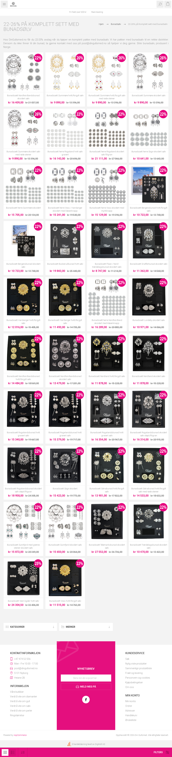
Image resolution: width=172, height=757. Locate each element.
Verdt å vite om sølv (20, 706)
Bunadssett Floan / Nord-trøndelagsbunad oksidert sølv (106, 265)
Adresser (130, 710)
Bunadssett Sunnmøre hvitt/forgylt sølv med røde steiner (107, 97)
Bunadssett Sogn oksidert (65, 488)
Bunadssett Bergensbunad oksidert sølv (23, 265)
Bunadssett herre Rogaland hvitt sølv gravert (65, 153)
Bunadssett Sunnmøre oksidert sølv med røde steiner (23, 153)
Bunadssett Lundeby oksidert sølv (149, 320)
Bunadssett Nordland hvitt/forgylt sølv (107, 376)
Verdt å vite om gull (20, 701)
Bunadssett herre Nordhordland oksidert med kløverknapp (107, 321)
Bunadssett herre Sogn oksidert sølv (149, 151)
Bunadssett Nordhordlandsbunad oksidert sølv (23, 97)
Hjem (101, 24)
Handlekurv (131, 715)
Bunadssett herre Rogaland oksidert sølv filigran (107, 153)
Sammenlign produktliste (138, 668)
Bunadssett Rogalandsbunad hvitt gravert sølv (23, 434)
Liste (12, 752)
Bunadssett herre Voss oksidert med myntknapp (107, 209)
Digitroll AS (100, 744)
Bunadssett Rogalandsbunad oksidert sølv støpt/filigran (148, 434)
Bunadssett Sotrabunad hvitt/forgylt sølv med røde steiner (148, 490)
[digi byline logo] (69, 744)
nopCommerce (20, 735)
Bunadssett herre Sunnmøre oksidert (23, 208)
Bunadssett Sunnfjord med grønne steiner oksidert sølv (23, 546)
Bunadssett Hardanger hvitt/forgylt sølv (23, 321)
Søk (127, 659)
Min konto (130, 701)
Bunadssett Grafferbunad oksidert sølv (148, 264)
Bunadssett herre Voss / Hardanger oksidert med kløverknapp (65, 209)
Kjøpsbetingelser (134, 682)
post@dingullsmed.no (94, 43)
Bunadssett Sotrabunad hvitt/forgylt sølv (107, 490)
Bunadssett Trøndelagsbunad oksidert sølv (148, 546)
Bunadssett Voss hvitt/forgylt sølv (65, 601)
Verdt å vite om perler (21, 710)
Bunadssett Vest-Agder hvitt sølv (23, 601)
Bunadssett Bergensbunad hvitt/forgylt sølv (148, 209)
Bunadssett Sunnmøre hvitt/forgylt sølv (65, 95)
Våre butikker (17, 692)
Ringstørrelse (17, 715)
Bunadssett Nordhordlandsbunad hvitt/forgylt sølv (23, 378)
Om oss (129, 687)
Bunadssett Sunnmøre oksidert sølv (148, 95)
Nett (5, 752)
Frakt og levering (134, 673)
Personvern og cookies (137, 677)
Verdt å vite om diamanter (23, 696)
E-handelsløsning (79, 744)
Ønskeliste (130, 720)
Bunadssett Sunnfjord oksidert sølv (65, 545)
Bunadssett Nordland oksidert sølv (148, 376)
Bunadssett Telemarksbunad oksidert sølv (107, 546)
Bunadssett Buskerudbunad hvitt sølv (65, 264)
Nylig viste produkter (136, 663)
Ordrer (128, 706)
